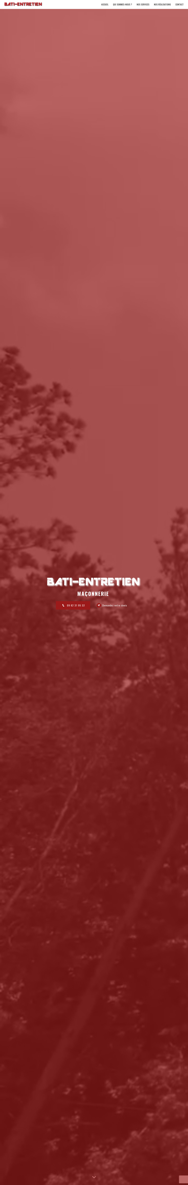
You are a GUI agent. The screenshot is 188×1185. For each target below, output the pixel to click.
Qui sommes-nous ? (122, 4)
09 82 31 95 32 (76, 605)
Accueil (104, 4)
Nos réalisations (162, 4)
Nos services (143, 4)
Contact (179, 4)
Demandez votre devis (114, 605)
